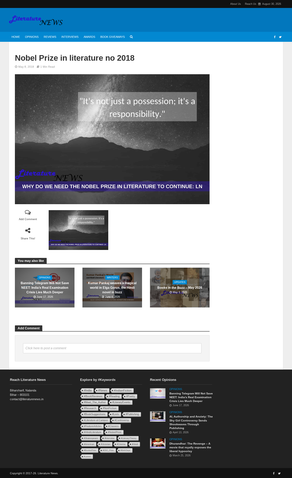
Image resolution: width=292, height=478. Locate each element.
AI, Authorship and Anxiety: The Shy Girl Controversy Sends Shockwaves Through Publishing (191, 422)
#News (102, 390)
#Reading (114, 396)
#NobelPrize (114, 432)
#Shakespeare (91, 438)
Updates (179, 282)
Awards (89, 36)
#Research (90, 408)
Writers (112, 277)
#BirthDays (125, 450)
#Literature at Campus (96, 420)
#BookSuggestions (94, 414)
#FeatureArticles (93, 426)
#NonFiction (109, 408)
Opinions (32, 36)
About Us (235, 3)
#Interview (109, 438)
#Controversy (121, 420)
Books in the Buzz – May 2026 (179, 287)
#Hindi (135, 444)
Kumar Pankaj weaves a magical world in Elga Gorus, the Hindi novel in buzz (112, 287)
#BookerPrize (90, 450)
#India (88, 390)
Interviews (69, 36)
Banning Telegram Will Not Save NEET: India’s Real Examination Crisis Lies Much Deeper (45, 287)
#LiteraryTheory (128, 438)
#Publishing (132, 414)
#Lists (115, 414)
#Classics (113, 426)
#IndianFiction (122, 390)
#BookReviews (93, 396)
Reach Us (250, 3)
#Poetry (130, 396)
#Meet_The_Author (95, 402)
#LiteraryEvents (121, 402)
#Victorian (105, 444)
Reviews (50, 36)
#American (89, 444)
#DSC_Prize (108, 450)
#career (87, 456)
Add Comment (28, 219)
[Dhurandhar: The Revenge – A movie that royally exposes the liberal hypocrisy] (157, 443)
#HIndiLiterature (92, 432)
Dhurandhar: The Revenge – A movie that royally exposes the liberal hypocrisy (190, 447)
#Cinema (121, 444)
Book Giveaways (112, 36)
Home (16, 36)
